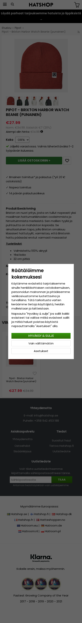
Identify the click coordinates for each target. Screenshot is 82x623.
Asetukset (41, 351)
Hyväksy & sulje (41, 336)
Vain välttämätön (41, 343)
